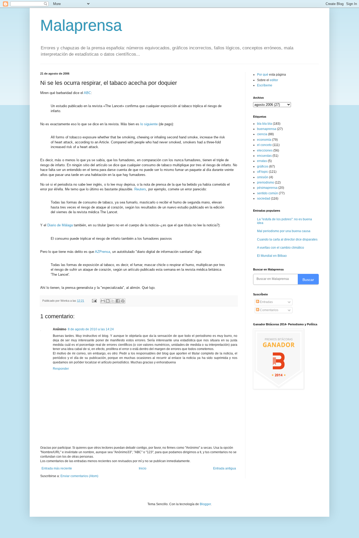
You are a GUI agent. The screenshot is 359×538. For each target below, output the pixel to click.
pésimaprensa (267, 188)
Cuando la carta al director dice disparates (287, 239)
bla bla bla (264, 124)
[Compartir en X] (112, 301)
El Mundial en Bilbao (272, 256)
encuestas (264, 156)
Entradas (266, 302)
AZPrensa (102, 252)
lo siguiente (149, 124)
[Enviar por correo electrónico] (102, 301)
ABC (87, 93)
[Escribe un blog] (107, 301)
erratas (262, 161)
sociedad (263, 198)
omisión (262, 177)
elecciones (265, 150)
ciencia (262, 134)
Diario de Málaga (60, 225)
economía (264, 140)
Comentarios (268, 310)
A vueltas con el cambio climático (280, 247)
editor (274, 80)
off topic (262, 172)
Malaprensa (81, 25)
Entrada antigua (224, 468)
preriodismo (265, 182)
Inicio (142, 468)
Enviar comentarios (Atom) (79, 476)
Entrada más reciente (57, 468)
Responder (61, 368)
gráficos (262, 166)
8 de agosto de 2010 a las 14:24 (91, 329)
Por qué (263, 74)
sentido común (267, 193)
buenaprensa (266, 129)
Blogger (205, 504)
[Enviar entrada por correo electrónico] (94, 300)
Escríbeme (264, 85)
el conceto (264, 145)
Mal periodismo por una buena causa (283, 231)
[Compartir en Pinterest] (122, 301)
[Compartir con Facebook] (117, 301)
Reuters (140, 189)
